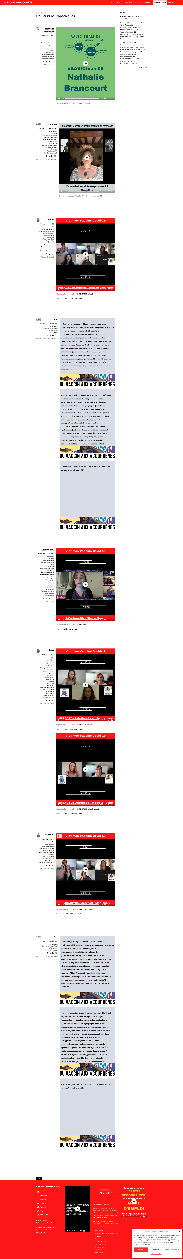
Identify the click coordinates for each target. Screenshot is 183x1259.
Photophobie (50, 52)
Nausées (51, 854)
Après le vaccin (160, 3)
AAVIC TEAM (125, 34)
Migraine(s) (50, 685)
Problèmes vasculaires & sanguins (132, 47)
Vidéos (123, 19)
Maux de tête (52, 141)
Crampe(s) (51, 566)
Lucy (51, 650)
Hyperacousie (49, 237)
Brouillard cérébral (48, 560)
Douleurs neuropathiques (46, 49)
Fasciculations (49, 675)
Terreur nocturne (49, 593)
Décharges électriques (47, 568)
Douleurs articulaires (47, 43)
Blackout (51, 558)
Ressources (146, 3)
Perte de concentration (49, 145)
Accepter (141, 1249)
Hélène (50, 219)
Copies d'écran (129, 16)
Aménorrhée (50, 662)
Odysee (42, 1211)
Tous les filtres (142, 67)
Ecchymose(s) (49, 576)
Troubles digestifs (48, 860)
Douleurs (51, 41)
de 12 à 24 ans (48, 554)
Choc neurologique (48, 229)
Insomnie (51, 50)
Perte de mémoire (51, 147)
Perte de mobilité (48, 588)
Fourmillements (49, 582)
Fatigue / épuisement (50, 139)
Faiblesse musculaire (50, 137)
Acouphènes (53, 131)
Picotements (50, 589)
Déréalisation (50, 570)
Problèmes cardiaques (128, 61)
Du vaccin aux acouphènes (132, 37)
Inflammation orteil (48, 850)
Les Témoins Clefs (138, 23)
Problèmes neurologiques (131, 52)
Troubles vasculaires (47, 58)
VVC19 (141, 27)
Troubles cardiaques (47, 54)
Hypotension (50, 679)
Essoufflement (49, 674)
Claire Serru (48, 549)
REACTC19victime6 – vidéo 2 (89, 809)
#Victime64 (83, 624)
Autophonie (50, 664)
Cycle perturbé (129, 63)
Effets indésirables (132, 3)
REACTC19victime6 (86, 725)
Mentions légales (41, 1220)
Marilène (49, 834)
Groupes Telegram (128, 32)
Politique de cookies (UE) (44, 1223)
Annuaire (171, 3)
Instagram (43, 1199)
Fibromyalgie (50, 580)
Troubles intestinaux (47, 56)
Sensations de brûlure (47, 243)
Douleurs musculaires (47, 47)
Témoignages (116, 3)
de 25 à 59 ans (51, 128)
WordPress (46, 1230)
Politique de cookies (156, 1254)
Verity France (126, 25)
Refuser (156, 1249)
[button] (179, 1232)
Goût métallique (49, 235)
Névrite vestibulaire (48, 239)
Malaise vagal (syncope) (46, 852)
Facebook (43, 1195)
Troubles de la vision (47, 247)
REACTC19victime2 (86, 909)
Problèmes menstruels (132, 49)
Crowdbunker (44, 1214)
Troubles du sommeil (50, 153)
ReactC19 (66, 298)
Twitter (42, 1192)
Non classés (127, 56)
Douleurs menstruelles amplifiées (131, 45)
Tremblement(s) (52, 151)
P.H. (56, 319)
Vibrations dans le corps (46, 251)
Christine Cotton (77, 298)
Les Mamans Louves (70, 629)
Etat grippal (50, 578)
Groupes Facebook (128, 27)
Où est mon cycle (130, 30)
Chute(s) (54, 133)
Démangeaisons (49, 844)
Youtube (43, 1203)
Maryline (52, 124)
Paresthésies (53, 143)
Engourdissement (48, 233)
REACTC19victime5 (86, 294)
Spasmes (54, 149)
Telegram (43, 1207)
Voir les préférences (172, 1249)
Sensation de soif (48, 695)
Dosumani (125, 23)
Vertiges (51, 249)
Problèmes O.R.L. (130, 59)
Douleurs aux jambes (47, 45)
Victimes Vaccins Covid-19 (45, 1227)
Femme (42, 36)
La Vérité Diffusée (137, 34)
